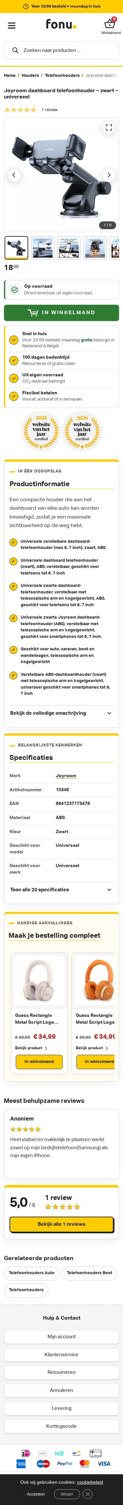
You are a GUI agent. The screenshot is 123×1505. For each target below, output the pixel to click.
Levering (62, 1408)
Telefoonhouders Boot (89, 1273)
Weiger (67, 1494)
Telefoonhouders (62, 76)
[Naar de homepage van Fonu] (61, 24)
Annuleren (61, 1390)
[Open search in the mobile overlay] (61, 50)
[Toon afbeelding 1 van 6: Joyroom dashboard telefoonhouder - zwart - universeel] (16, 248)
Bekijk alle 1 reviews (61, 1224)
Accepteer (36, 1494)
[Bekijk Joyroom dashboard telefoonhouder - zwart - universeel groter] (61, 175)
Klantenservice (61, 1354)
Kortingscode (61, 1426)
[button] (111, 23)
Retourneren (62, 1372)
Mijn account (62, 1336)
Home (10, 76)
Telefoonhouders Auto (31, 1273)
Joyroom (66, 776)
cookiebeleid (90, 1482)
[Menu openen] (12, 26)
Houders (30, 76)
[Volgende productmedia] (109, 175)
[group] (61, 76)
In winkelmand (39, 1062)
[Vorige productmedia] (14, 175)
